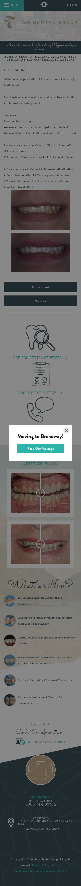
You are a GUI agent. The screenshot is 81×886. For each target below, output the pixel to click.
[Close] (66, 430)
